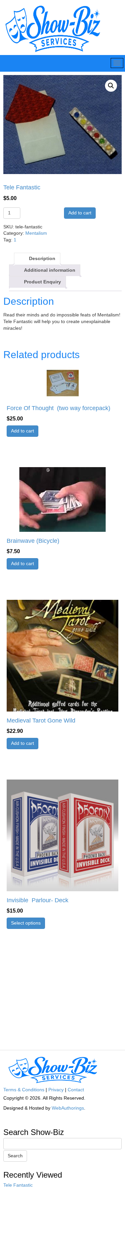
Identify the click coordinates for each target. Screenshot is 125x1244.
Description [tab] (42, 258)
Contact (76, 1089)
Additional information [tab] (49, 270)
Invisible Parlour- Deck (37, 900)
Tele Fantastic (18, 1185)
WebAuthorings (68, 1108)
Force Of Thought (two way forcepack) (58, 408)
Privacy (56, 1089)
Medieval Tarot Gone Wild (41, 720)
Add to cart (79, 212)
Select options (26, 923)
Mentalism (36, 233)
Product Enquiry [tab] (42, 281)
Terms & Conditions (23, 1089)
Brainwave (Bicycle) (33, 540)
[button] (111, 86)
